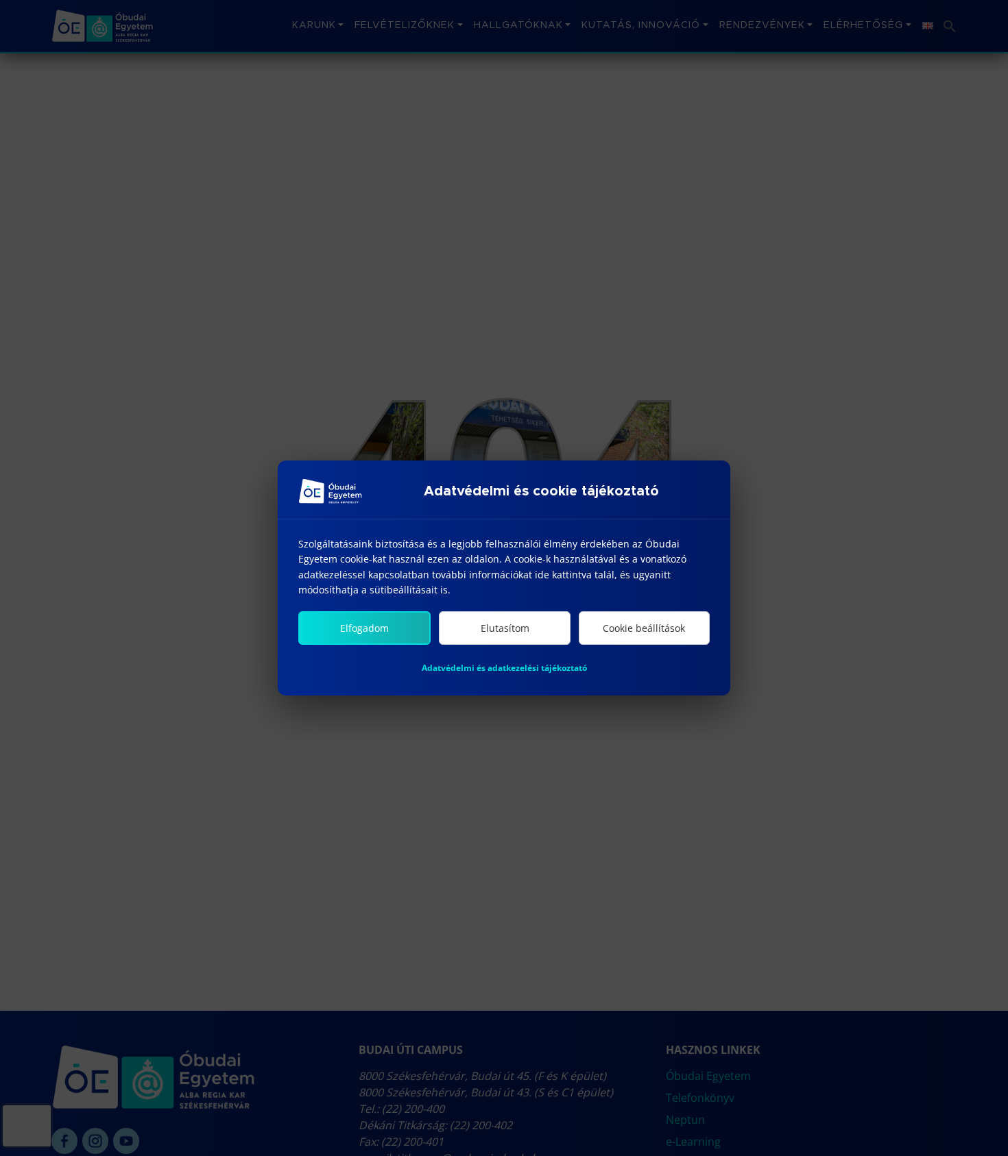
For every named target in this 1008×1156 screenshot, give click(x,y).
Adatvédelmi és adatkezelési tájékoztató (504, 668)
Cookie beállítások (644, 628)
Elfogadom (364, 628)
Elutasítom (505, 628)
